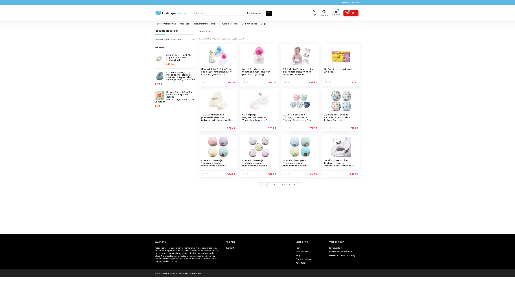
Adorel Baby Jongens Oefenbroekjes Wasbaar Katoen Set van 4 (338, 117)
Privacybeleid (335, 248)
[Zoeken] (269, 13)
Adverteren (301, 263)
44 (283, 184)
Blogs (263, 23)
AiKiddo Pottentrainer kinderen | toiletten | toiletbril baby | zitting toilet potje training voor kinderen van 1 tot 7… (339, 166)
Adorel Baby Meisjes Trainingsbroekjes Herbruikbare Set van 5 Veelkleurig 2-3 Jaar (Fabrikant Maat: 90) (254, 166)
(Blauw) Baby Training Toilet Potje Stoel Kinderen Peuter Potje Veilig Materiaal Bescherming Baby (217, 73)
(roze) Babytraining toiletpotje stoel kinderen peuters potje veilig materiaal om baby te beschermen (256, 74)
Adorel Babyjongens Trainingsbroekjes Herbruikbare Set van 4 (296, 163)
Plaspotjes (184, 23)
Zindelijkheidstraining (166, 23)
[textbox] (175, 39)
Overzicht (229, 248)
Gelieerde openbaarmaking (342, 255)
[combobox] (175, 39)
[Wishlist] (323, 12)
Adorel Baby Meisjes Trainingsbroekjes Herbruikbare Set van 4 (214, 163)
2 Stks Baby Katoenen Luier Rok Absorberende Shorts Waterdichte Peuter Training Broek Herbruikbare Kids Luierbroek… (298, 74)
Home (202, 31)
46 (293, 184)
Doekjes (215, 23)
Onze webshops (303, 259)
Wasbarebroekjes (230, 23)
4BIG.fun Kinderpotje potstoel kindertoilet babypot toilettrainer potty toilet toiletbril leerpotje (216, 118)
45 (288, 184)
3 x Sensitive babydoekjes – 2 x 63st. (339, 70)
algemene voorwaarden (340, 251)
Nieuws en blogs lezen (351, 2)
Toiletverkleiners (200, 23)
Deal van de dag (249, 23)
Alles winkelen (302, 251)
